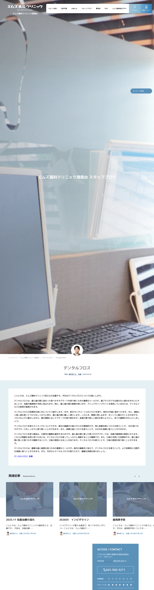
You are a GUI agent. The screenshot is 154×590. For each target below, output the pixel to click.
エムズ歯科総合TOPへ (119, 8)
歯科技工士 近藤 (75, 374)
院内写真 (64, 8)
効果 (31, 456)
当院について (146, 10)
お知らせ (74, 8)
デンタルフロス (21, 456)
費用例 (98, 8)
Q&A (106, 8)
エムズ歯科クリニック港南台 (29, 358)
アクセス (135, 10)
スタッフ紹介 (52, 8)
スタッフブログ (87, 8)
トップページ (12, 358)
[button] (136, 474)
